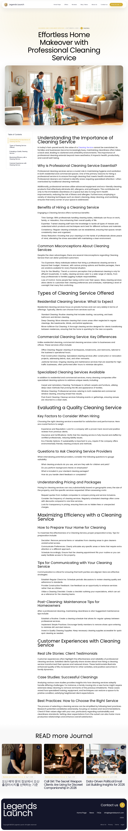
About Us (103, 825)
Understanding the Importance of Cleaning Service (20, 140)
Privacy (110, 825)
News (91, 813)
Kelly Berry (86, 28)
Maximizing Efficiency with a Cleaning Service (18, 158)
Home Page (81, 813)
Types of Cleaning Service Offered (18, 146)
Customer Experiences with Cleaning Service (18, 164)
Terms (117, 825)
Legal (122, 825)
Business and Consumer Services (51, 28)
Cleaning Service (85, 147)
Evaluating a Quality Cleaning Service (18, 152)
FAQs (99, 813)
